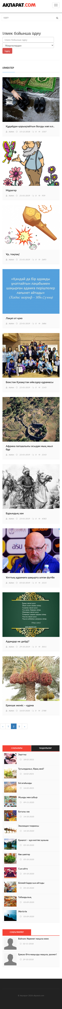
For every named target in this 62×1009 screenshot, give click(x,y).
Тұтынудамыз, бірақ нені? (31, 769)
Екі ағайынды (25, 783)
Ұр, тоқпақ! (13, 254)
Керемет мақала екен (33, 939)
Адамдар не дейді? (17, 641)
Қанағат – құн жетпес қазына (33, 840)
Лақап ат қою (14, 318)
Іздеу (7, 50)
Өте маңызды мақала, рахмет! (37, 955)
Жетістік (22, 912)
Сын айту (23, 869)
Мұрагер (11, 190)
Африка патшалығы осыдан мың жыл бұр (29, 448)
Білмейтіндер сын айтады (31, 883)
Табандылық (24, 897)
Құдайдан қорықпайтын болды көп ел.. (30, 126)
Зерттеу (22, 755)
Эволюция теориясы (28, 826)
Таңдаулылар (45, 748)
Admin (11, 132)
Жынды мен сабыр (27, 797)
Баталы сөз (24, 812)
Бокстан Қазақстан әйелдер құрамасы (29, 382)
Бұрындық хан (15, 513)
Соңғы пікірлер (17, 932)
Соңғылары (16, 748)
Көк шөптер (24, 855)
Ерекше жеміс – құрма (20, 705)
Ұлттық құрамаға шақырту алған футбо (30, 577)
